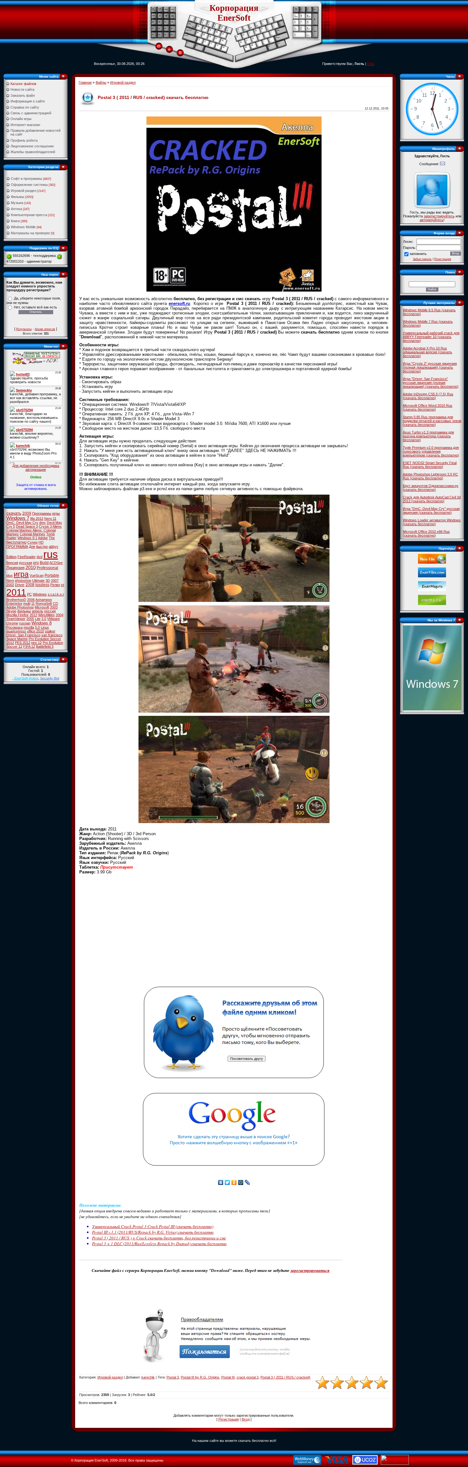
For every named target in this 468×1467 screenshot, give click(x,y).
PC (29, 594)
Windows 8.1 (27, 538)
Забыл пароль (422, 259)
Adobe (43, 538)
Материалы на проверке (30, 233)
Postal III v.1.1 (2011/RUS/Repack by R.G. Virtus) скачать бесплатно (153, 1232)
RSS (370, 64)
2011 (16, 592)
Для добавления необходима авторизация (35, 467)
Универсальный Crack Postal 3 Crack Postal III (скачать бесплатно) (152, 1226)
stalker (50, 631)
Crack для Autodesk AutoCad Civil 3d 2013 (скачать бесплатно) (432, 499)
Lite (37, 619)
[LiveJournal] (247, 1182)
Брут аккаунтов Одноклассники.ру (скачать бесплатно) (430, 487)
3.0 (43, 619)
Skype (11, 611)
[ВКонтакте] (220, 1182)
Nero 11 (50, 518)
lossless (42, 584)
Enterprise (14, 603)
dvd (39, 557)
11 (33, 603)
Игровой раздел (23, 191)
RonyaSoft (44, 603)
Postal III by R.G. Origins (200, 1377)
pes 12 (36, 643)
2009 (26, 513)
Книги (15, 221)
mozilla (29, 627)
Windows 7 (17, 518)
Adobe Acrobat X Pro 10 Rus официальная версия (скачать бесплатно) (427, 352)
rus (50, 554)
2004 (59, 615)
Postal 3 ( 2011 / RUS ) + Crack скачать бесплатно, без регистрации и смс (159, 1238)
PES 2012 (22, 643)
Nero (10, 580)
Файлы (101, 82)
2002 (10, 585)
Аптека (16, 209)
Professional (47, 568)
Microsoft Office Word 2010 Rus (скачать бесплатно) (427, 407)
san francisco (51, 635)
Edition (11, 557)
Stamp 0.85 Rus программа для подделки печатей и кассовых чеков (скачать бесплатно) (432, 421)
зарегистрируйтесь (439, 216)
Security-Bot (49, 678)
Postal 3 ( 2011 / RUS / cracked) (285, 1377)
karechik (148, 1377)
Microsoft (42, 607)
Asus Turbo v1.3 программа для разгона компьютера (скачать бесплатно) (428, 436)
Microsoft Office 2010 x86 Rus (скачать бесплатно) (426, 533)
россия (50, 611)
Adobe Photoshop (20, 607)
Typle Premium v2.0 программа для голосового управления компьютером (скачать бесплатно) (431, 451)
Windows (40, 594)
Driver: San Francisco (23, 635)
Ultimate (38, 580)
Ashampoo (43, 600)
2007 (55, 580)
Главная (85, 82)
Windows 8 (42, 623)
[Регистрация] (180, 53)
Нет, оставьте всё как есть (35, 307)
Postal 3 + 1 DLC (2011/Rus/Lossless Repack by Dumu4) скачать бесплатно (159, 1243)
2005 (30, 619)
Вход (246, 1419)
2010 (30, 567)
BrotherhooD (16, 600)
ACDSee (56, 563)
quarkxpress (16, 631)
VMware (53, 619)
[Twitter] (227, 1182)
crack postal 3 (248, 1377)
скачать (13, 513)
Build (44, 563)
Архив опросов (45, 329)
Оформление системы (29, 185)
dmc (42, 523)
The (52, 538)
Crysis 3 (45, 526)
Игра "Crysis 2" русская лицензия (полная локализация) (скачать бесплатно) (430, 367)
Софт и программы (26, 178)
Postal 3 (173, 1377)
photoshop (23, 580)
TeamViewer (15, 619)
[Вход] (169, 50)
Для (32, 546)
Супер (32, 542)
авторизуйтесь (431, 220)
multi (26, 603)
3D (48, 580)
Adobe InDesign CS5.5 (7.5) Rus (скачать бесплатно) (428, 396)
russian (25, 623)
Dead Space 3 (27, 526)
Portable (52, 575)
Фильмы (17, 197)
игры (56, 513)
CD (55, 603)
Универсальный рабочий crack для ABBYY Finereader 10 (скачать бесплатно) (431, 336)
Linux (45, 627)
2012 (33, 615)
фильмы (24, 611)
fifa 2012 (36, 518)
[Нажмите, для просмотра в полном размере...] (234, 600)
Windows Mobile (23, 227)
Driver (20, 585)
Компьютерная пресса (29, 215)
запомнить (418, 254)
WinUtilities (46, 615)
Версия (12, 563)
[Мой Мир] (241, 1182)
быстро (42, 546)
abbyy (53, 546)
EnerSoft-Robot (26, 678)
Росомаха (14, 627)
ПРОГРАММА (17, 546)
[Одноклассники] (234, 1182)
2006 (31, 600)
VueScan (37, 575)
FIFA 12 (29, 646)
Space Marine (17, 639)
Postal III (228, 1377)
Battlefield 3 (44, 646)
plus (9, 575)
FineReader (27, 557)
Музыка (17, 203)
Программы (41, 513)
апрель (37, 611)
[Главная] (158, 46)
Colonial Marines (32, 534)
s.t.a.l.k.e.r (56, 594)
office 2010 (35, 631)
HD (41, 542)
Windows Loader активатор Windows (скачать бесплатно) (432, 522)
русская (25, 563)
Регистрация (228, 1419)
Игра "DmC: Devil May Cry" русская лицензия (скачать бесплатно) (431, 510)
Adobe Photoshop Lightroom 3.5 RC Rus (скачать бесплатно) (430, 476)
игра (21, 574)
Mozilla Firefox (17, 615)
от (62, 585)
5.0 (37, 627)
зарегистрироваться (310, 1270)
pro (36, 563)
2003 (54, 607)
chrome (12, 623)
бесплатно (16, 542)
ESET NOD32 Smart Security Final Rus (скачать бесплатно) (430, 465)
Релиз (55, 585)
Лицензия (15, 567)
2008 (29, 584)
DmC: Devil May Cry (22, 523)
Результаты (24, 329)
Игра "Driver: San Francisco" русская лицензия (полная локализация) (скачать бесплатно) (430, 382)
